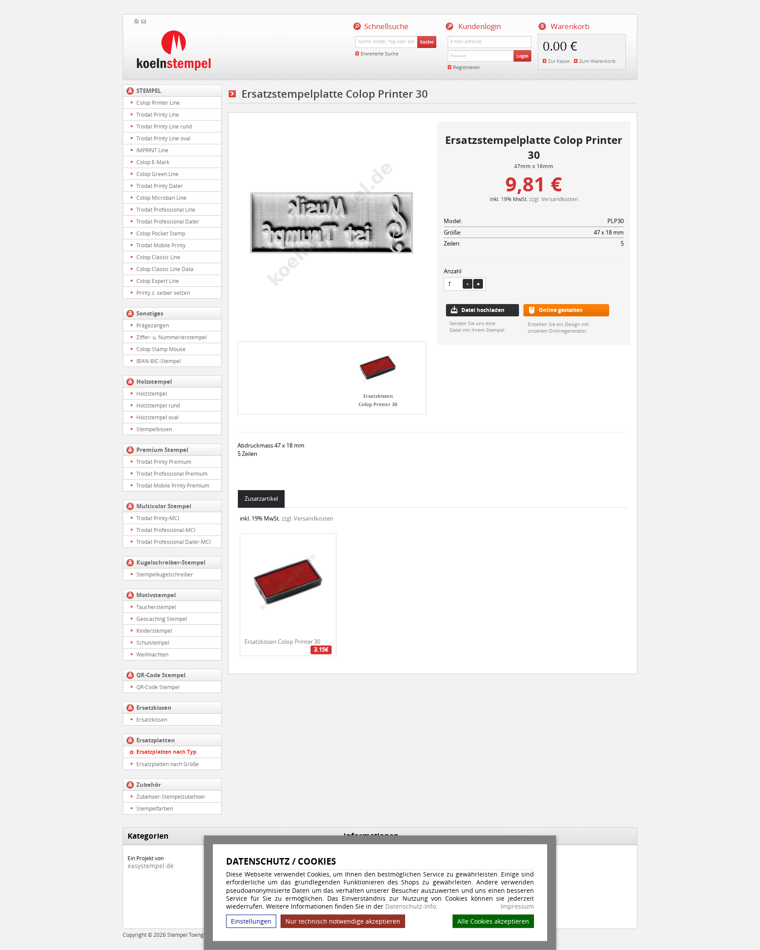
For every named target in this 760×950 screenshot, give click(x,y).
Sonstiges (149, 313)
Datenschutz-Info (410, 906)
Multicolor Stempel (163, 506)
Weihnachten (152, 654)
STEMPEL (148, 91)
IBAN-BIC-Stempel (158, 360)
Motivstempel (156, 595)
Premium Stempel (162, 450)
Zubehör (148, 785)
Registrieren (466, 67)
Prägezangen (152, 325)
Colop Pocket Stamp (160, 233)
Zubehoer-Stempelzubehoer (170, 796)
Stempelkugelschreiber (164, 574)
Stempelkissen (154, 429)
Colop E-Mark (152, 161)
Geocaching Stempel (161, 618)
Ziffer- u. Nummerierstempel (171, 337)
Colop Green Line (157, 173)
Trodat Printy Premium (163, 461)
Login (522, 56)
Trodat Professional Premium (172, 473)
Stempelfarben (154, 808)
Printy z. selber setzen (163, 292)
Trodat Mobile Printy (161, 245)
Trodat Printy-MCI (157, 517)
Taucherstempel (156, 606)
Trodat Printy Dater (159, 185)
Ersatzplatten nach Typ (166, 752)
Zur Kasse (559, 61)
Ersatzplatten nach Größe (167, 763)
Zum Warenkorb (597, 61)
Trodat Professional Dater (167, 221)
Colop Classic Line (158, 256)
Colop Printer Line (158, 102)
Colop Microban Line (161, 197)
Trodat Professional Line (165, 209)
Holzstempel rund (158, 405)
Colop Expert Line (157, 280)
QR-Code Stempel (161, 675)
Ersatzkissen (154, 708)
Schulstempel (152, 642)
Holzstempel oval (157, 417)
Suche (427, 42)
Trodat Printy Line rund (164, 126)
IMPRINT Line (152, 150)
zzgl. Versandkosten (553, 198)
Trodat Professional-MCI (165, 529)
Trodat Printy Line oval (163, 138)
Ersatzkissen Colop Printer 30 (282, 642)
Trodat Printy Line (157, 114)
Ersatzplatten (155, 740)
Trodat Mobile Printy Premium (172, 485)
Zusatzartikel (261, 499)
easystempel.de (151, 866)
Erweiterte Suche (379, 53)
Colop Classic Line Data (165, 268)
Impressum (517, 906)
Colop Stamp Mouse (161, 348)
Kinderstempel (154, 630)
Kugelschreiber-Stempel (170, 562)
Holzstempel (154, 381)
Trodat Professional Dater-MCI (173, 541)
